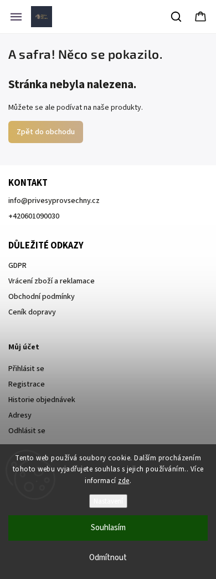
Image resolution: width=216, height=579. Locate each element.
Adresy (20, 415)
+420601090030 (33, 216)
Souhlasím (108, 528)
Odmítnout (108, 557)
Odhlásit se (26, 430)
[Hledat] (176, 16)
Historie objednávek (41, 399)
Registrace (26, 384)
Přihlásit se (26, 368)
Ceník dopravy (32, 312)
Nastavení (108, 501)
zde (124, 481)
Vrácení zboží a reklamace (51, 281)
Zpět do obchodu (46, 132)
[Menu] (16, 17)
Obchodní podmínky (41, 296)
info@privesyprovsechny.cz (54, 200)
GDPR (17, 265)
